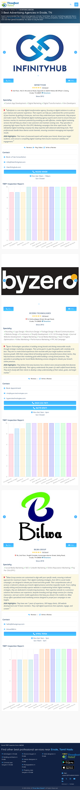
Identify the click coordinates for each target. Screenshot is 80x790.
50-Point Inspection (14, 18)
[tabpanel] (40, 53)
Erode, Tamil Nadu (62, 749)
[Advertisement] (40, 728)
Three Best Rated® (38, 788)
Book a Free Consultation (16, 157)
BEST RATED (5, 10)
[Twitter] (66, 779)
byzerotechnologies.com (16, 398)
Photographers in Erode (28, 766)
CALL (9, 80)
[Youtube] (74, 779)
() (45, 87)
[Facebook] (62, 779)
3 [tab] (41, 75)
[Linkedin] (62, 781)
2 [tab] (39, 75)
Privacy (65, 784)
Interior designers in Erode (29, 760)
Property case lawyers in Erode (27, 771)
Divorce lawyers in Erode (29, 755)
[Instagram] (70, 779)
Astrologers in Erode (10, 754)
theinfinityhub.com (13, 167)
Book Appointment (13, 388)
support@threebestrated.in (70, 775)
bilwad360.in (11, 629)
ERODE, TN (14, 10)
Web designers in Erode (49, 755)
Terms (71, 784)
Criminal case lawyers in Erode (7, 764)
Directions (46, 93)
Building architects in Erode (9, 758)
